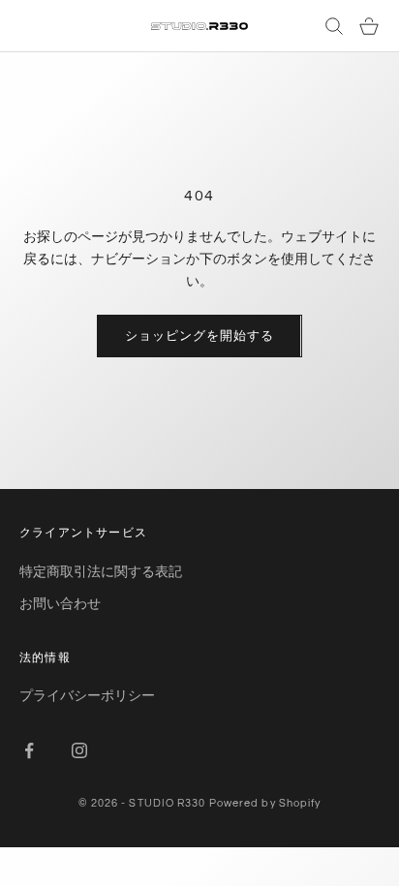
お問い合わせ (60, 603)
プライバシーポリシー (87, 695)
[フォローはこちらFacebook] (29, 750)
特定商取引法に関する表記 (100, 571)
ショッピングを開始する (199, 335)
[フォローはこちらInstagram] (79, 750)
